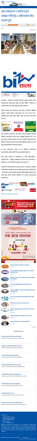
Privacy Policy (11, 437)
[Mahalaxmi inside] (18, 243)
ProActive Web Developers (30, 439)
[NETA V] (18, 4)
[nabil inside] (18, 95)
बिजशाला (3, 92)
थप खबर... (34, 327)
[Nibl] (18, 184)
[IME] (18, 205)
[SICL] (18, 211)
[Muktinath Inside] (18, 126)
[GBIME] (18, 190)
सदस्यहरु (18, 437)
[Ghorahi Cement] (6, 126)
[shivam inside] (30, 126)
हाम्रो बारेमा (4, 437)
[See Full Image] (18, 44)
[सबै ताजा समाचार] (35, 262)
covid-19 (4, 187)
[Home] (18, 2)
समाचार (2, 28)
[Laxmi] (18, 24)
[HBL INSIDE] (18, 219)
